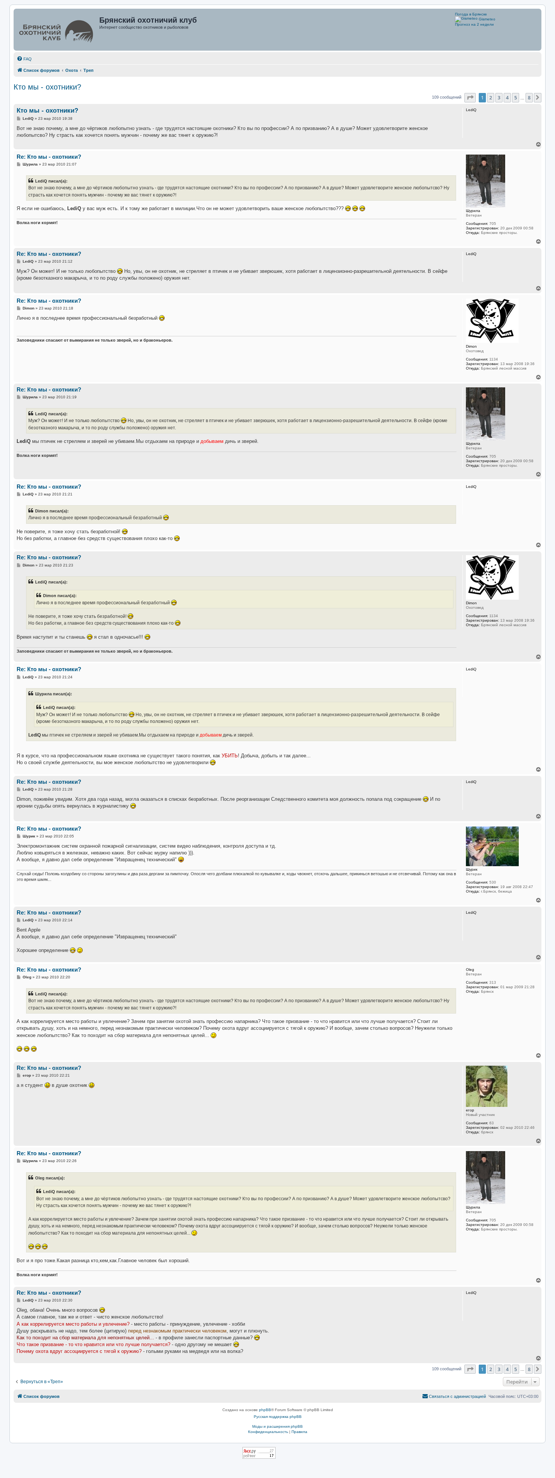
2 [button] (490, 97)
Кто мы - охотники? (47, 87)
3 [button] (499, 97)
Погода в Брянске (471, 14)
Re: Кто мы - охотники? (49, 156)
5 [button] (515, 97)
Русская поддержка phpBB (278, 1417)
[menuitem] (24, 58)
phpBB (265, 1410)
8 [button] (529, 97)
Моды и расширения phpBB (277, 1426)
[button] (470, 97)
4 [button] (507, 97)
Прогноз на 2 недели (474, 24)
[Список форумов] (57, 29)
